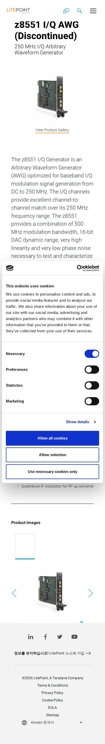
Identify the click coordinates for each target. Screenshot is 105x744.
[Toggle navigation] (93, 10)
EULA (52, 707)
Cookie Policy (52, 700)
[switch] (92, 369)
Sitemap (52, 715)
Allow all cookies (52, 438)
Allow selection (52, 455)
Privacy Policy (52, 693)
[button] (14, 593)
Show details (77, 422)
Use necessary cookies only (52, 471)
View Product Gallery (52, 130)
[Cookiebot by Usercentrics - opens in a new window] (77, 268)
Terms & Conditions (52, 685)
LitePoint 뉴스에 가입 (49, 653)
